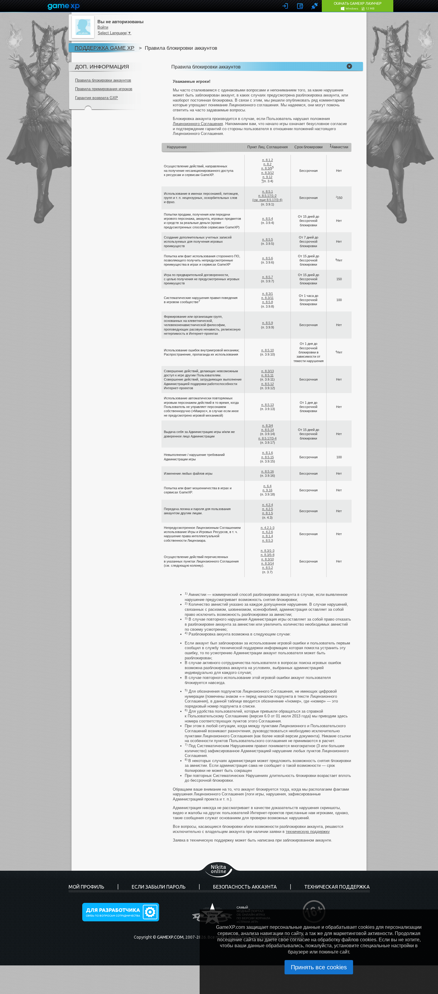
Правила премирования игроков (103, 89)
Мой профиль (86, 886)
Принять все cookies (319, 967)
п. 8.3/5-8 (267, 555)
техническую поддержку (308, 831)
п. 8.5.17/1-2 (267, 195)
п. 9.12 (267, 177)
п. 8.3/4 (267, 425)
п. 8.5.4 (267, 218)
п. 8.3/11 (267, 298)
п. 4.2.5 (267, 509)
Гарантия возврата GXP (96, 98)
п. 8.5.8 (267, 302)
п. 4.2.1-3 (267, 527)
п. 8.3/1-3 (267, 550)
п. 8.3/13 (267, 371)
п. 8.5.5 (267, 239)
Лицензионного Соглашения (198, 123)
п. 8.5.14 (267, 429)
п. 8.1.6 (267, 452)
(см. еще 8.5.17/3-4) (267, 200)
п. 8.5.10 (267, 350)
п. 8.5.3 (267, 540)
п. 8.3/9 (266, 168)
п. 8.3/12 (267, 173)
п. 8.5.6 (267, 258)
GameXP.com (170, 937)
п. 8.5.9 (267, 323)
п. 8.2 (267, 164)
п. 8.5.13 (267, 404)
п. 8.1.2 (267, 160)
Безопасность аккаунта (245, 886)
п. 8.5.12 (267, 384)
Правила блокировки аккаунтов (103, 80)
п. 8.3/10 (267, 559)
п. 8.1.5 (267, 513)
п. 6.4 (267, 486)
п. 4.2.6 (267, 532)
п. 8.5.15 (267, 457)
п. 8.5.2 (267, 567)
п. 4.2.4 (267, 505)
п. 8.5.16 (267, 471)
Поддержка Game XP (104, 48)
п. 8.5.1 (267, 191)
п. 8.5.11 (267, 375)
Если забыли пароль (159, 886)
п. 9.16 (267, 490)
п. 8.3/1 (267, 293)
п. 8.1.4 (267, 536)
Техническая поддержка (337, 886)
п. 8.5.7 (267, 277)
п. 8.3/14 (267, 563)
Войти (102, 27)
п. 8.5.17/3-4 (267, 438)
